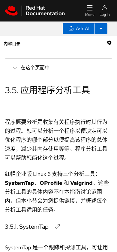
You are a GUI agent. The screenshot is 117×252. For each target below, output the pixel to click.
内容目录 (11, 43)
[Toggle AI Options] (100, 28)
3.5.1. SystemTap (27, 227)
